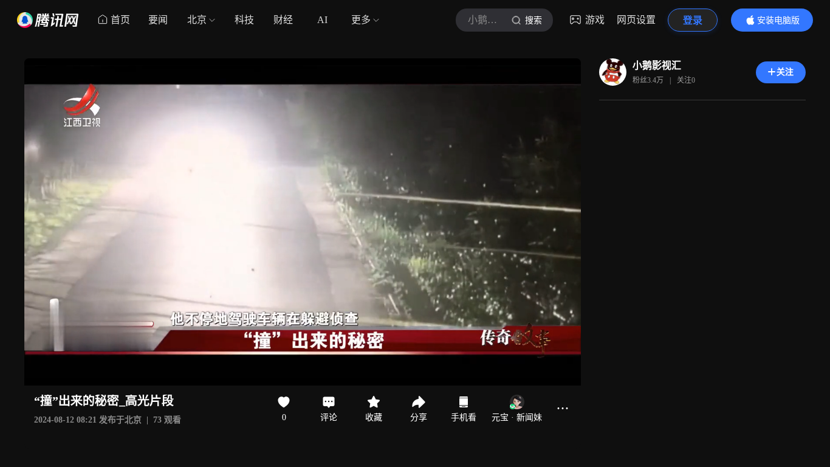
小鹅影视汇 (657, 65)
